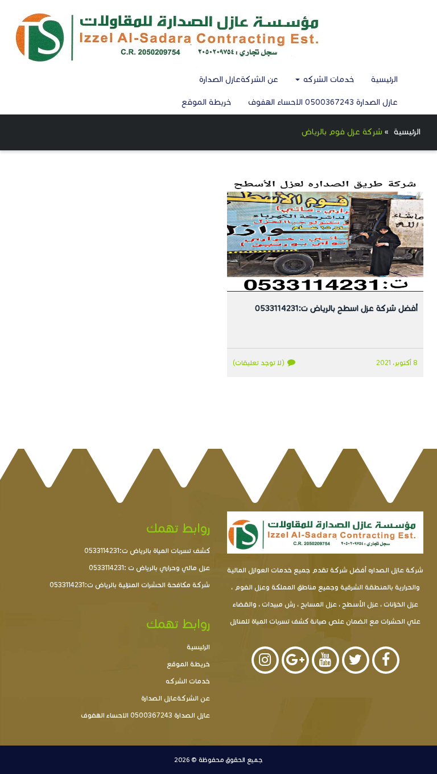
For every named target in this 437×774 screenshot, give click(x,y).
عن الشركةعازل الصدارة (238, 79)
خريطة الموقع (206, 102)
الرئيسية (384, 79)
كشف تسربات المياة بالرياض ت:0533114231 (147, 550)
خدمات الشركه (327, 79)
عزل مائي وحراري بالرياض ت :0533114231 (149, 567)
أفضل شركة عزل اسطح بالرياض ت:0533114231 (336, 308)
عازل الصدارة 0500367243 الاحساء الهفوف (323, 102)
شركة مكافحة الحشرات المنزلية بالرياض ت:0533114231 (130, 584)
